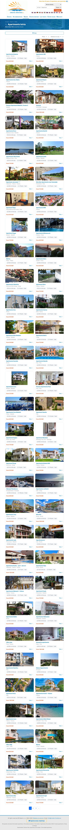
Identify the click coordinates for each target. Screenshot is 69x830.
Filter (35, 33)
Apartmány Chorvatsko (35, 827)
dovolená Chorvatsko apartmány (15, 823)
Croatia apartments (58, 823)
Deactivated (20, 827)
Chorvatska (37, 823)
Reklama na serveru (38, 818)
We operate (4, 823)
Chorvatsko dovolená (29, 823)
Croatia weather (34, 16)
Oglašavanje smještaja (37, 821)
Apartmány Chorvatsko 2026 (47, 823)
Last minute (43, 16)
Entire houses (51, 16)
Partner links (26, 827)
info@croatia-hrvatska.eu (54, 818)
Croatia (9, 16)
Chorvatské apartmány (46, 827)
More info (59, 16)
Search (58, 10)
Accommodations (17, 16)
